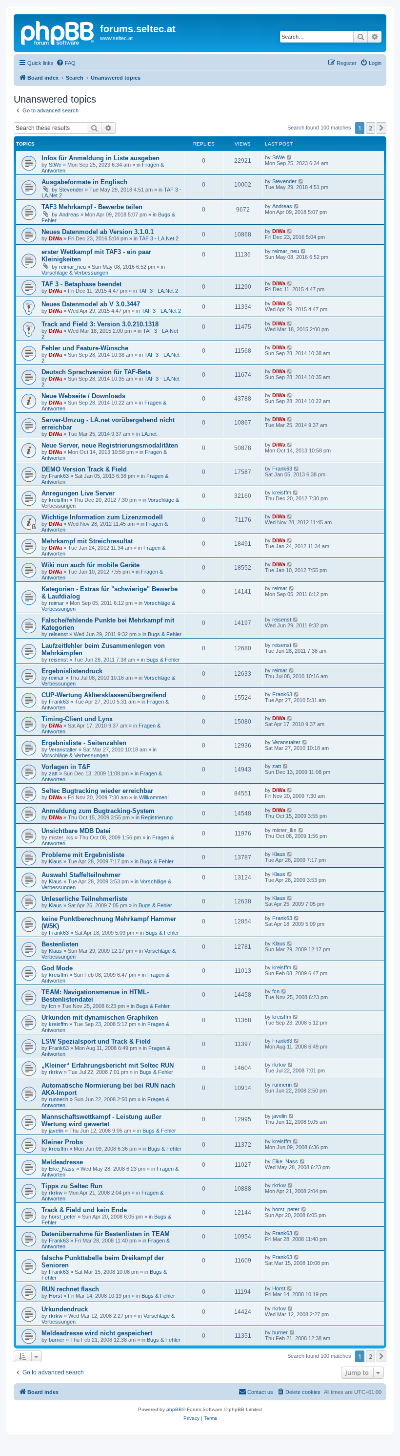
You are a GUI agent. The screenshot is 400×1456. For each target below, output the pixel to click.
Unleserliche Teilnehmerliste (84, 898)
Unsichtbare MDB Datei (76, 831)
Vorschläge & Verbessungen (74, 273)
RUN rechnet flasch (70, 1289)
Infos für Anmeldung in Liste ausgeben (100, 158)
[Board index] (58, 31)
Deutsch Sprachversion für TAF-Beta (96, 372)
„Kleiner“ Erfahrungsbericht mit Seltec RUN (107, 1065)
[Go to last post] (289, 157)
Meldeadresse (62, 1162)
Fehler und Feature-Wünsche (84, 348)
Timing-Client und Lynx (77, 719)
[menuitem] (66, 63)
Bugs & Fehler (164, 634)
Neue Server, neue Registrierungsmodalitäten (109, 445)
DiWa (55, 238)
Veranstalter (63, 749)
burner (56, 1340)
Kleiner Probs (62, 1142)
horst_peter (62, 1217)
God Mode (57, 968)
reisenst (58, 634)
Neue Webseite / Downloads (83, 396)
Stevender (71, 190)
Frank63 (59, 476)
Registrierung (157, 817)
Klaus (55, 861)
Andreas (69, 214)
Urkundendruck (64, 1309)
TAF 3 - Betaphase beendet (81, 284)
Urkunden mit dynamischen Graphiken (99, 1017)
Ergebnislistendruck (71, 671)
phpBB (174, 1409)
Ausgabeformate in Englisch (84, 182)
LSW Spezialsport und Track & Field (96, 1041)
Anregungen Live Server (78, 493)
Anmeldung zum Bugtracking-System (98, 810)
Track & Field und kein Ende (84, 1210)
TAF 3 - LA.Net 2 (159, 238)
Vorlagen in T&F (65, 767)
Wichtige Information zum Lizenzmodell (102, 517)
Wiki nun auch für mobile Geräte (90, 565)
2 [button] (370, 128)
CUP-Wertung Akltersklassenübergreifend (103, 695)
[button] (381, 128)
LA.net (149, 434)
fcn (52, 1006)
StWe (55, 165)
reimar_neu (72, 267)
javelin (56, 1131)
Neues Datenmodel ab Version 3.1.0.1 (97, 232)
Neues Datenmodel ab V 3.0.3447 (90, 304)
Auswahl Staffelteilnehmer (80, 874)
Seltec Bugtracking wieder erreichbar (97, 790)
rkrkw (55, 1072)
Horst (55, 1296)
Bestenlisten (60, 944)
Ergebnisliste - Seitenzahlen (83, 743)
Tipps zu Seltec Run (71, 1186)
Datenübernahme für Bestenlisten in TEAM (105, 1234)
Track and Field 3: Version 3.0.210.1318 (100, 324)
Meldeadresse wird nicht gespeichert (96, 1333)
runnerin (58, 1099)
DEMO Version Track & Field (84, 469)
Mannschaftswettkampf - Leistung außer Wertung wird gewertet (101, 1120)
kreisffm (58, 500)
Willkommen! (154, 797)
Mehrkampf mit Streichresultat (87, 541)
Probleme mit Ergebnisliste (82, 854)
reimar (56, 603)
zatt (53, 773)
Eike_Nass (62, 1169)
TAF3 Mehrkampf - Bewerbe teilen (91, 207)
